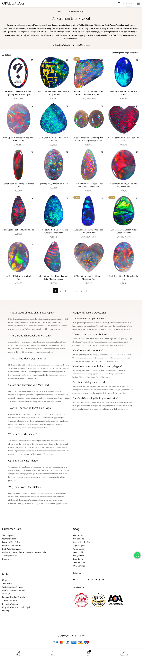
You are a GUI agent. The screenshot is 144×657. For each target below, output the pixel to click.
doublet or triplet (30, 378)
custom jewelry (25, 35)
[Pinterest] (89, 579)
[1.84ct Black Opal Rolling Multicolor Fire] (18, 165)
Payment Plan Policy (11, 542)
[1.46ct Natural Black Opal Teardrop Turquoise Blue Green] (53, 211)
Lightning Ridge (93, 25)
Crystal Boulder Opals (82, 542)
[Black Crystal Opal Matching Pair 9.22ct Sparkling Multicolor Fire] (88, 119)
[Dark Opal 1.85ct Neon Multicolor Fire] (18, 257)
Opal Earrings (79, 566)
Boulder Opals (79, 538)
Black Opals (78, 535)
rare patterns (27, 398)
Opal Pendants (79, 562)
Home (59, 11)
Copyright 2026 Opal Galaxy (72, 636)
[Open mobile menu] (138, 3)
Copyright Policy (9, 555)
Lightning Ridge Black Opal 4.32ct (53, 183)
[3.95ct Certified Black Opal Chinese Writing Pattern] (53, 72)
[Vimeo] (96, 579)
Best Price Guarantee (11, 549)
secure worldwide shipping (102, 402)
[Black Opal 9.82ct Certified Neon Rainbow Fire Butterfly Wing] (88, 72)
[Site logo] (13, 3)
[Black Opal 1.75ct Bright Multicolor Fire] (123, 257)
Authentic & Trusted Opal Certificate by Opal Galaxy (25, 552)
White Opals (78, 549)
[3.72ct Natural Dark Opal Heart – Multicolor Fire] (88, 257)
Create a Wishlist (9, 600)
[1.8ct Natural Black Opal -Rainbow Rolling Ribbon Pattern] (53, 257)
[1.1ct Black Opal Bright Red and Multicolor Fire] (123, 165)
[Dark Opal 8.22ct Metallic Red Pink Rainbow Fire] (18, 119)
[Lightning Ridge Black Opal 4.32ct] (53, 165)
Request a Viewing (10, 604)
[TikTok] (100, 579)
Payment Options (9, 538)
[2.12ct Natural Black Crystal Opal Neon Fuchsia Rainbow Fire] (88, 165)
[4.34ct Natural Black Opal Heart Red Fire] (123, 119)
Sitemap (5, 610)
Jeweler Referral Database (13, 590)
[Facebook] (74, 579)
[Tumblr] (85, 579)
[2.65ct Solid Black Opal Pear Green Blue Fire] (53, 119)
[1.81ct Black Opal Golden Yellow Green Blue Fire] (123, 211)
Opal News (7, 583)
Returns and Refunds (11, 545)
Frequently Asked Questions (14, 597)
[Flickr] (103, 579)
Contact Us (7, 559)
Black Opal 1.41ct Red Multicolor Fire (18, 229)
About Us (6, 593)
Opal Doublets (79, 552)
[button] (32, 60)
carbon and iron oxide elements (32, 326)
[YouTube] (92, 579)
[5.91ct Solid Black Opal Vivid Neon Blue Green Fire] (88, 211)
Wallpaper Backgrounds (12, 587)
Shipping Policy (8, 535)
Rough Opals (78, 555)
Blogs (4, 580)
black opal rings (88, 386)
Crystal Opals (79, 545)
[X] (78, 579)
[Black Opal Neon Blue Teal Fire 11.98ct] (123, 72)
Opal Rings (78, 559)
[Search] (119, 3)
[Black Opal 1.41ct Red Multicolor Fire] (18, 211)
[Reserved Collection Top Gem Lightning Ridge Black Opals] (18, 72)
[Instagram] (81, 579)
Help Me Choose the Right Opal (16, 607)
